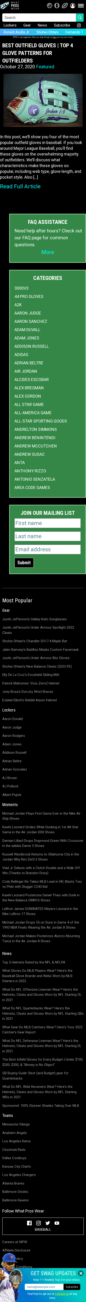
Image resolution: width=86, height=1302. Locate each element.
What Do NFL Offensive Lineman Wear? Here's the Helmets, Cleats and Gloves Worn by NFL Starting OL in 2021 (42, 994)
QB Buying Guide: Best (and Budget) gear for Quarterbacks (35, 1075)
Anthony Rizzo (30, 470)
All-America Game (33, 412)
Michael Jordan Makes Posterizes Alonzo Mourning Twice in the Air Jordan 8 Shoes (41, 938)
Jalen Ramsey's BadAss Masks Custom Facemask (40, 650)
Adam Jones (12, 744)
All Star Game (29, 404)
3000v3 (21, 288)
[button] (72, 5)
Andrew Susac (29, 454)
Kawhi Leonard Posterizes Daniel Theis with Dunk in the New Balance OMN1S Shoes (41, 898)
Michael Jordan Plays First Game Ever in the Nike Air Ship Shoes (41, 816)
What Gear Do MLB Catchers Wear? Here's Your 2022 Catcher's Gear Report (42, 1030)
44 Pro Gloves (28, 296)
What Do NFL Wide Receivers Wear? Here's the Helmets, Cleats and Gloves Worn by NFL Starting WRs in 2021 (39, 1092)
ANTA (19, 462)
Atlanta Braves (13, 1183)
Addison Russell (31, 346)
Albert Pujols (11, 795)
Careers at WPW (14, 1242)
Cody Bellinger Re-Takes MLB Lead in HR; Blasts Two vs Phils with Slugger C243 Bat (42, 884)
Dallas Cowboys (14, 1158)
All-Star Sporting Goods (40, 421)
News (42, 25)
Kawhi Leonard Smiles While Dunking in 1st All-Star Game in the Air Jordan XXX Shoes (40, 829)
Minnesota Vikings (16, 1124)
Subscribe (62, 25)
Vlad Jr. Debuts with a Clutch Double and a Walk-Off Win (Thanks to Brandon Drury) (41, 870)
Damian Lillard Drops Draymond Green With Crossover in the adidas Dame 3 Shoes (42, 843)
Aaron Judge (27, 313)
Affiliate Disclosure (16, 1250)
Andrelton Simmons (35, 429)
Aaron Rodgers (13, 736)
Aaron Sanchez (30, 321)
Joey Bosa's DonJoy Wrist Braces (27, 692)
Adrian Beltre (28, 362)
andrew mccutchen (35, 446)
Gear (27, 25)
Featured (45, 66)
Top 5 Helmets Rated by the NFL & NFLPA (33, 962)
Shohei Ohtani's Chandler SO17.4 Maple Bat (34, 641)
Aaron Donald (12, 719)
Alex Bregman (29, 387)
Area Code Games (32, 487)
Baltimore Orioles (15, 1192)
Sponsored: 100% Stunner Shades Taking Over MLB (40, 1106)
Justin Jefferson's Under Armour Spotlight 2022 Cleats (38, 630)
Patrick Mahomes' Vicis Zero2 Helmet (30, 683)
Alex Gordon (27, 396)
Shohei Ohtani (47, 32)
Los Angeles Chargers (19, 1175)
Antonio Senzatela (34, 479)
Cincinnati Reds (13, 1150)
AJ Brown (9, 778)
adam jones (26, 338)
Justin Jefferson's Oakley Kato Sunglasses (34, 619)
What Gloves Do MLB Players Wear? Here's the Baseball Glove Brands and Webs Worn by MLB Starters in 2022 (37, 976)
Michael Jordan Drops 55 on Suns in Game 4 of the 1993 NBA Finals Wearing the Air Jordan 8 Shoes (40, 925)
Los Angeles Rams (16, 1141)
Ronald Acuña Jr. (16, 32)
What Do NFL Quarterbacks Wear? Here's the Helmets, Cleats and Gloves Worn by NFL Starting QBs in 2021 (43, 1013)
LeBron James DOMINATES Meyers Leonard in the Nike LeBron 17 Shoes (40, 911)
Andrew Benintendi (34, 437)
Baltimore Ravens (15, 1200)
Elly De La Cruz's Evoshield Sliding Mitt (30, 675)
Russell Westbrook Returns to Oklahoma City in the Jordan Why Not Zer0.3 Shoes (40, 857)
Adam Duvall (27, 329)
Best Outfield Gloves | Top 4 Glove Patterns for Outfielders (37, 53)
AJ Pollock (10, 786)
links (54, 37)
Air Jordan (25, 371)
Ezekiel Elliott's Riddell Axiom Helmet (29, 700)
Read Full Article (20, 186)
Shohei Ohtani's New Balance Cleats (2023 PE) (37, 666)
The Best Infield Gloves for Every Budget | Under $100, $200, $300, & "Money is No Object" (42, 1062)
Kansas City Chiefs (16, 1166)
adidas (21, 354)
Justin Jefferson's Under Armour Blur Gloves (35, 658)
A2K (18, 304)
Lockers (10, 25)
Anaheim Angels (14, 1133)
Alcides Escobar (31, 379)
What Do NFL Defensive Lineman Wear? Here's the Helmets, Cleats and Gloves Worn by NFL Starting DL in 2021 (41, 1046)
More (47, 252)
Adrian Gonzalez (14, 769)
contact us (62, 1294)
